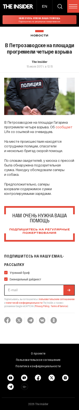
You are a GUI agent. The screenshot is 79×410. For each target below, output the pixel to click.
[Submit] (68, 290)
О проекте (38, 353)
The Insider (39, 62)
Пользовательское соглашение (38, 360)
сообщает (64, 127)
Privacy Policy (42, 306)
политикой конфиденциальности (24, 302)
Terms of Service (59, 306)
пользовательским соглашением (57, 299)
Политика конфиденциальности (38, 366)
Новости (39, 36)
